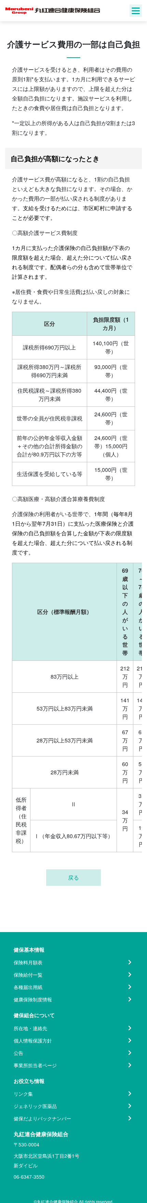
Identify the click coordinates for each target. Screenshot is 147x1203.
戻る (73, 877)
